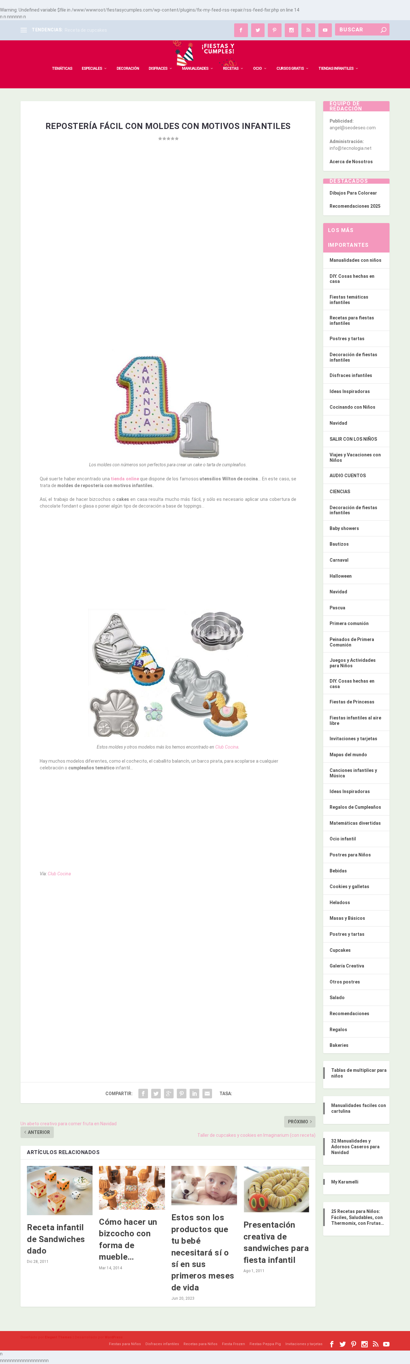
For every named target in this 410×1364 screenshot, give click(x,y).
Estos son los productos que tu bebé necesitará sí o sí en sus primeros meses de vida (202, 1252)
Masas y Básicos (347, 918)
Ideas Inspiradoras (350, 391)
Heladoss (340, 902)
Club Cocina (226, 747)
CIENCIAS (340, 491)
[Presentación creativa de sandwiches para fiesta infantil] (276, 1189)
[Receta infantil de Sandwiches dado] (60, 1190)
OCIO (257, 68)
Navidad (338, 423)
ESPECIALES (92, 68)
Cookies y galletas (349, 886)
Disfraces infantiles (351, 375)
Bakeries (339, 1045)
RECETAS (230, 68)
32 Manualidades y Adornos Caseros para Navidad (355, 1146)
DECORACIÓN (128, 68)
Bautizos (339, 544)
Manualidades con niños (355, 260)
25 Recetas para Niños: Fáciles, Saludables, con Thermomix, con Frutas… (357, 1217)
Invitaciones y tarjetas (353, 738)
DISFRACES (158, 68)
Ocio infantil (343, 838)
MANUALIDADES (195, 68)
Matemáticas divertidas (355, 823)
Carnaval (339, 560)
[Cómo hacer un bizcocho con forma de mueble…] (132, 1188)
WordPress (114, 1337)
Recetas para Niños (200, 1344)
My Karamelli (344, 1181)
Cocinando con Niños (352, 407)
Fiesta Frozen (233, 1344)
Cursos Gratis (290, 68)
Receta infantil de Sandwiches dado (56, 1239)
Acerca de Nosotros (351, 161)
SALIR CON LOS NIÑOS (353, 439)
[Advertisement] (168, 210)
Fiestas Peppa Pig (265, 1344)
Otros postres (345, 981)
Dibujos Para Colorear (353, 193)
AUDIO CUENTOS (348, 475)
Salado (337, 997)
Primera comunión (349, 623)
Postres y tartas (347, 338)
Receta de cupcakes (86, 30)
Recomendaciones (349, 1013)
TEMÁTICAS (62, 68)
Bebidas (338, 870)
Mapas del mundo (348, 754)
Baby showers (344, 528)
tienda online (124, 478)
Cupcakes (340, 950)
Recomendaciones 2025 (355, 206)
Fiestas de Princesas (352, 701)
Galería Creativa (347, 965)
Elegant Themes (58, 1337)
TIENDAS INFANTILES (335, 68)
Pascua (337, 607)
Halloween (341, 576)
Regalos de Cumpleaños (355, 807)
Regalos (338, 1029)
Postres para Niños (350, 854)
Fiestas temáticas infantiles (349, 299)
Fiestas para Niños (125, 1344)
